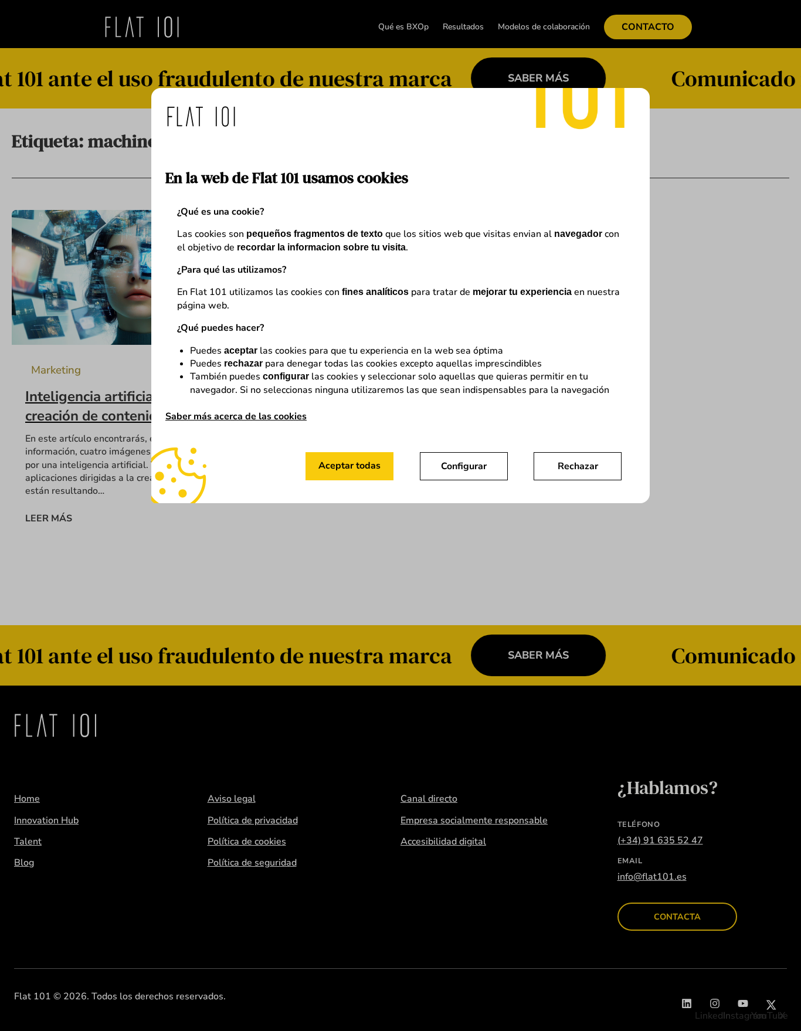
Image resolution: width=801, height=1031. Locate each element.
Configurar (464, 466)
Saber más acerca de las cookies (236, 416)
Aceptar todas (349, 465)
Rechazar (578, 466)
